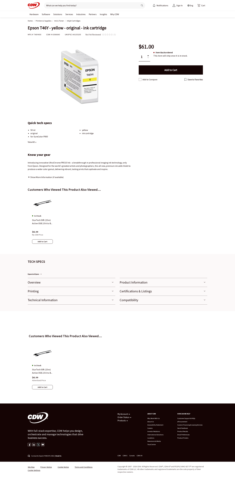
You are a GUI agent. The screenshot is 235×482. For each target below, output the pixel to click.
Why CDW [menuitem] (114, 14)
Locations (150, 438)
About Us (150, 422)
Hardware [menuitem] (34, 14)
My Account (123, 414)
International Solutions (155, 435)
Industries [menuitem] (81, 14)
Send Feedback (182, 428)
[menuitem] (154, 5)
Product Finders (182, 438)
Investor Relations (153, 431)
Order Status (124, 417)
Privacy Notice (46, 467)
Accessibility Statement (155, 425)
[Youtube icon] (42, 445)
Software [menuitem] (46, 14)
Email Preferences (183, 435)
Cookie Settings (34, 470)
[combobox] (90, 5)
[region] (117, 221)
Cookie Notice (63, 467)
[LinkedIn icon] (33, 445)
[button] (201, 5)
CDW (119, 456)
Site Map (31, 467)
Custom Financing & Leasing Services (189, 425)
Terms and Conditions (83, 467)
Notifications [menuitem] (162, 5)
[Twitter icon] (38, 445)
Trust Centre (151, 444)
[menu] (160, 5)
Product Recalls (182, 431)
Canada (132, 456)
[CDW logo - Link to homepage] (34, 5)
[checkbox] (140, 79)
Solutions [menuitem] (57, 14)
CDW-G (125, 456)
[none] (34, 14)
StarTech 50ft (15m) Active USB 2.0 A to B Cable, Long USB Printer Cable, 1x (41, 371)
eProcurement (182, 422)
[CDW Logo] (34, 5)
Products (122, 420)
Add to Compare (150, 79)
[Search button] (142, 5)
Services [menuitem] (69, 14)
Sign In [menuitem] (179, 5)
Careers (150, 428)
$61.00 (146, 47)
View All (31, 142)
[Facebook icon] (29, 445)
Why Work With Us (153, 418)
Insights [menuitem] (103, 14)
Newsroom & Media (154, 441)
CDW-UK (139, 456)
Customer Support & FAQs (186, 418)
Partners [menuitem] (93, 14)
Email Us (58, 456)
